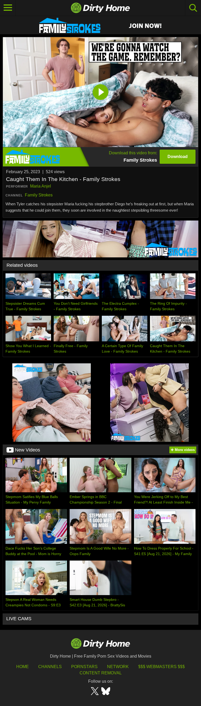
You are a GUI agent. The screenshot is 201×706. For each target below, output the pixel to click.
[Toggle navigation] (8, 8)
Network (118, 666)
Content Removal (101, 673)
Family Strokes (39, 195)
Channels (50, 666)
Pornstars (84, 666)
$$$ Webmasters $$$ (161, 666)
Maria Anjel (40, 186)
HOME (22, 666)
